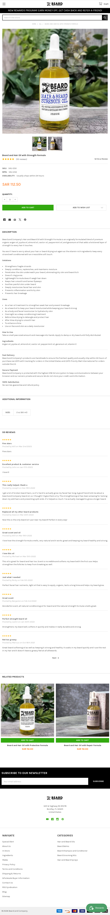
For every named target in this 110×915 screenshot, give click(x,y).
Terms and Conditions (12, 869)
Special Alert (8, 841)
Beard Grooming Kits (66, 855)
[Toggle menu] (4, 4)
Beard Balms (63, 846)
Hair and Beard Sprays (67, 860)
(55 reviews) (21, 159)
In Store (6, 851)
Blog (4, 892)
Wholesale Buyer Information (16, 878)
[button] (81, 207)
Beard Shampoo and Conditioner (72, 851)
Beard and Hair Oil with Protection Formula (27, 745)
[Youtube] (47, 819)
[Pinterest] (25, 219)
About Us (6, 846)
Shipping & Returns (11, 873)
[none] (55, 81)
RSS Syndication (9, 887)
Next (54, 658)
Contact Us (7, 883)
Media (5, 860)
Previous (3, 720)
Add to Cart (27, 740)
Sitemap (6, 896)
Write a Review (101, 159)
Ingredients (7, 855)
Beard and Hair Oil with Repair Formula (82, 745)
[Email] (9, 219)
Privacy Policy (8, 864)
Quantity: (7, 194)
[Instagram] (57, 819)
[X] (20, 219)
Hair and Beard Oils (66, 841)
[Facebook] (4, 219)
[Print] (15, 219)
